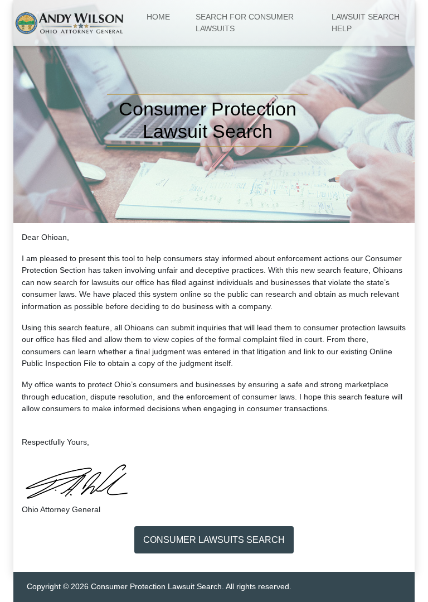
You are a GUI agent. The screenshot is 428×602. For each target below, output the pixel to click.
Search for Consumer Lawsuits (245, 22)
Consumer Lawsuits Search (214, 540)
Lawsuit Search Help (366, 22)
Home (158, 16)
